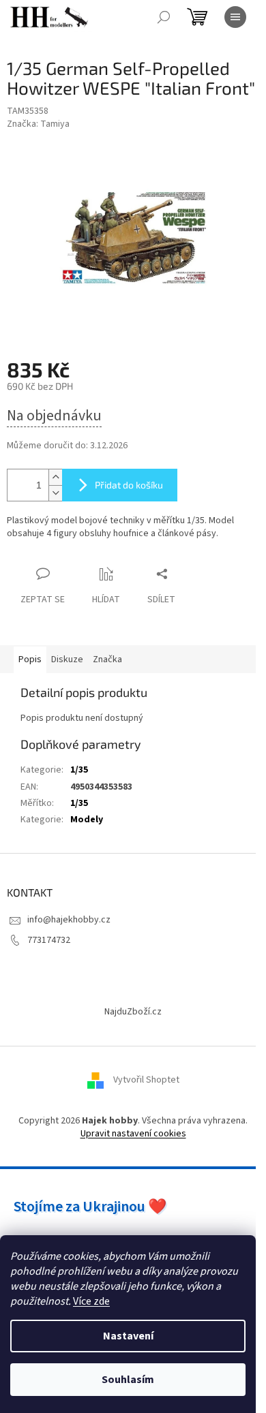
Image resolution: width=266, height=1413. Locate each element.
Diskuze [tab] (67, 659)
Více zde (91, 1301)
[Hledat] (163, 17)
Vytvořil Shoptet (146, 1080)
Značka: (38, 124)
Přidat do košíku (129, 485)
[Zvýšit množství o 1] (55, 477)
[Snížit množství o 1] (55, 493)
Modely (86, 819)
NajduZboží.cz (133, 1012)
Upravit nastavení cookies (133, 1133)
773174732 (48, 940)
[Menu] (235, 17)
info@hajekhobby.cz (68, 920)
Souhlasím (128, 1379)
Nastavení (128, 1336)
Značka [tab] (107, 659)
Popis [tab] (30, 659)
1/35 (79, 770)
